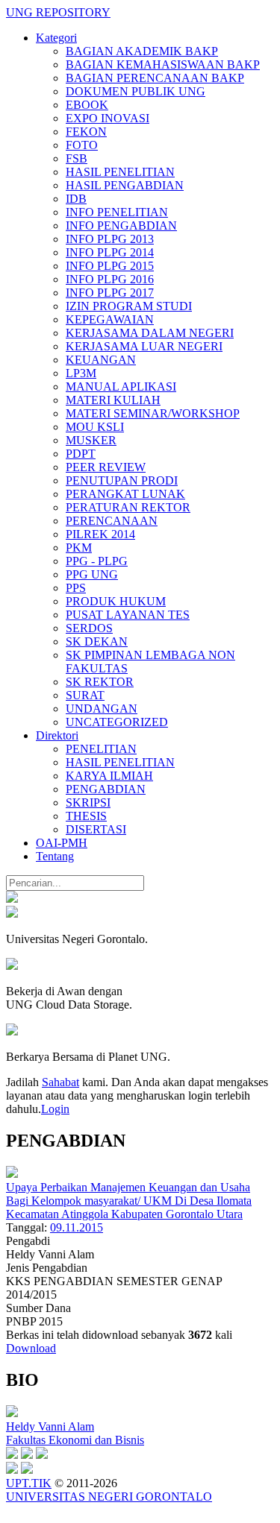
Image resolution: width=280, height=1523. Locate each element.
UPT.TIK (29, 1483)
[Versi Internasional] (12, 898)
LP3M (81, 373)
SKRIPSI (88, 802)
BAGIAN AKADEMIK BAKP (142, 51)
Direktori (57, 735)
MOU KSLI (95, 426)
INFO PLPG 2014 (110, 252)
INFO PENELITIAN (117, 212)
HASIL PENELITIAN (120, 171)
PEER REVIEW (106, 467)
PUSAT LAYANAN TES (128, 614)
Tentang (55, 856)
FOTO (82, 145)
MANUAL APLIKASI (121, 386)
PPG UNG (92, 574)
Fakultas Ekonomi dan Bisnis (75, 1440)
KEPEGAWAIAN (110, 319)
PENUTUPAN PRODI (122, 480)
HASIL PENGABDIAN (125, 185)
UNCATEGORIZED (117, 722)
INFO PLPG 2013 (110, 239)
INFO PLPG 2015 (110, 265)
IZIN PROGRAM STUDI (129, 306)
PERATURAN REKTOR (128, 507)
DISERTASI (96, 829)
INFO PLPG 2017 (110, 292)
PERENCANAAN (112, 520)
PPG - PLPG (97, 561)
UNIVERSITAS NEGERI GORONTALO (109, 1496)
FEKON (86, 131)
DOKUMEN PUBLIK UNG (135, 91)
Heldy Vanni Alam (50, 1426)
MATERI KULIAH (113, 400)
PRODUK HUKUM (116, 601)
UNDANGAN (101, 708)
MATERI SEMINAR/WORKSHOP (153, 413)
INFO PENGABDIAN (121, 225)
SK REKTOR (100, 681)
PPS (76, 587)
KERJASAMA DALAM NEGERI (150, 333)
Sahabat (60, 1082)
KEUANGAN (101, 359)
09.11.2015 (76, 1227)
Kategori (56, 37)
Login (55, 1109)
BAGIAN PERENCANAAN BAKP (155, 78)
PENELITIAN (101, 748)
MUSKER (91, 440)
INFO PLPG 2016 (110, 279)
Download (31, 1348)
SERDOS (89, 628)
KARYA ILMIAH (109, 775)
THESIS (86, 816)
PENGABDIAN (106, 789)
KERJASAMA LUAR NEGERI (144, 346)
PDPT (81, 453)
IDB (76, 198)
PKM (79, 547)
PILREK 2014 (100, 534)
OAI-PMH (61, 842)
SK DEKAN (97, 641)
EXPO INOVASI (107, 118)
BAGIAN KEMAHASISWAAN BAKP (163, 64)
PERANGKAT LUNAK (125, 494)
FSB (76, 158)
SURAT (85, 695)
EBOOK (87, 104)
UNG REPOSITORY (58, 12)
